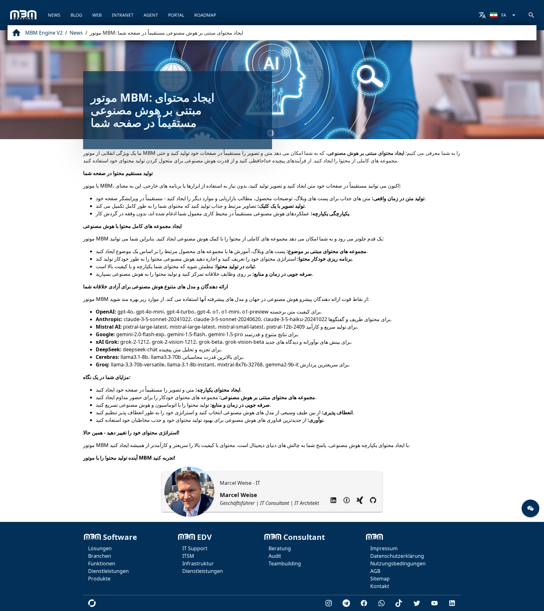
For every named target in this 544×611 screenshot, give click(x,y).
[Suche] (531, 15)
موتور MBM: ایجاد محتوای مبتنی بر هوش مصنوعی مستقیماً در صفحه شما (166, 32)
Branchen (99, 555)
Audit (275, 555)
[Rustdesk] (92, 603)
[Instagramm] (328, 603)
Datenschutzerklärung (397, 555)
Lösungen (100, 548)
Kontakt (379, 586)
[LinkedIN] (333, 500)
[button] (530, 508)
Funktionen (101, 563)
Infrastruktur (198, 563)
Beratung (280, 548)
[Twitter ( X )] (346, 500)
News (76, 32)
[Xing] (359, 500)
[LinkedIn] (452, 603)
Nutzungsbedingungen (398, 563)
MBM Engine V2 (44, 32)
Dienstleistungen (108, 571)
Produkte (99, 578)
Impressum (384, 548)
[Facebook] (364, 603)
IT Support (194, 548)
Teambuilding (285, 563)
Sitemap (380, 578)
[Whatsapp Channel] (381, 603)
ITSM (188, 555)
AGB (375, 571)
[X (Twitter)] (417, 603)
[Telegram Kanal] (346, 603)
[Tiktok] (399, 603)
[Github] (373, 500)
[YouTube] (434, 603)
